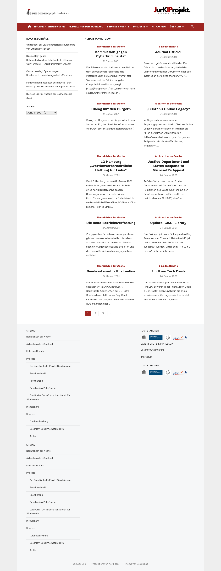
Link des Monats (168, 46)
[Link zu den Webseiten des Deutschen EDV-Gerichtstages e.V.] (168, 339)
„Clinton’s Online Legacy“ (168, 109)
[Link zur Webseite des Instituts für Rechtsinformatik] (156, 340)
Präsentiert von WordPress (106, 564)
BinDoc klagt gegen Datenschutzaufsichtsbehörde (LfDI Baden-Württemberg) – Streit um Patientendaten (49, 60)
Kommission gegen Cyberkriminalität (111, 54)
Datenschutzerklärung (152, 349)
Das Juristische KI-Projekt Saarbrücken (50, 366)
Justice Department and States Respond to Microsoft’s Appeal (168, 166)
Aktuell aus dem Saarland (86, 26)
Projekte (139, 26)
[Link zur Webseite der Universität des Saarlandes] (144, 339)
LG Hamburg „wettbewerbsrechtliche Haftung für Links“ (111, 166)
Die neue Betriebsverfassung (111, 223)
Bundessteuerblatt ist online (111, 271)
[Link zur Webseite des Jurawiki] (180, 340)
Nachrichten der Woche (49, 26)
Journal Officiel (168, 52)
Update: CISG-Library (168, 223)
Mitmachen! (159, 26)
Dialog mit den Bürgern (111, 109)
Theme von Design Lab (136, 564)
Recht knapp (36, 380)
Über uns (176, 26)
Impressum (146, 357)
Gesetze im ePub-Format (43, 388)
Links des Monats (118, 26)
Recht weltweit (38, 373)
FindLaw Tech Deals (168, 271)
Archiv (33, 436)
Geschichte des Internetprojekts (47, 429)
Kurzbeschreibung (39, 421)
